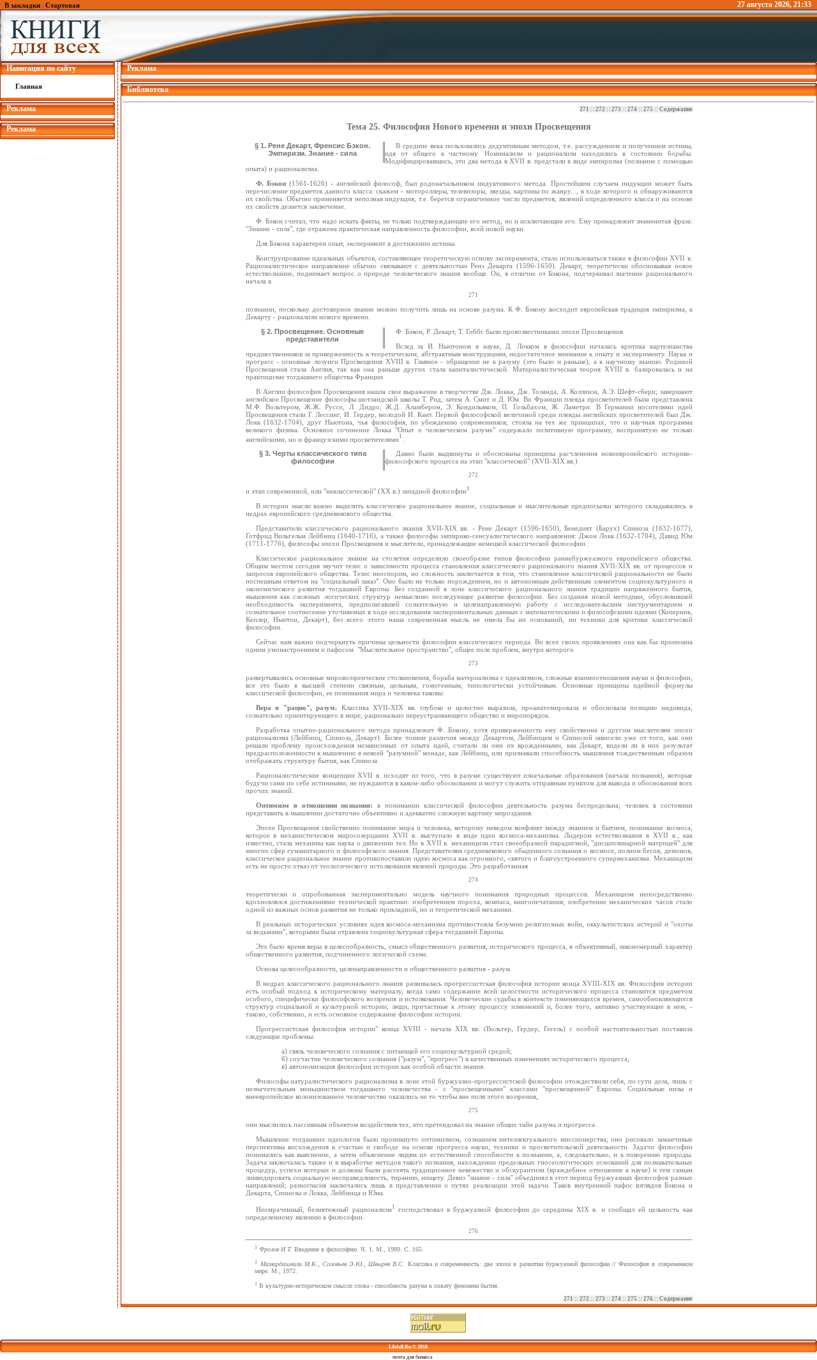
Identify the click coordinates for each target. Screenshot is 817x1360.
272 (600, 109)
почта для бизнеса (413, 1357)
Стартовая (62, 5)
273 (616, 109)
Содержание (676, 109)
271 (584, 109)
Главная (28, 86)
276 (648, 1299)
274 (632, 109)
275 (648, 109)
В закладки (22, 5)
